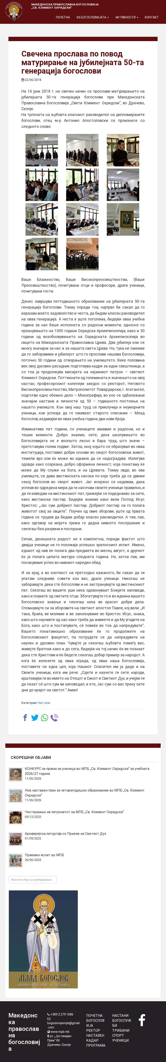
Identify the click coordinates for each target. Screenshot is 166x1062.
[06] (123, 185)
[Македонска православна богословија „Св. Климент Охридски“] (14, 5)
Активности (125, 17)
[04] (41, 185)
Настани (44, 703)
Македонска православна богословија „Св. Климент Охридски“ (65, 6)
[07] (41, 219)
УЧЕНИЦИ (120, 1040)
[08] (82, 219)
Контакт (152, 17)
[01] (41, 150)
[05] (82, 185)
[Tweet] (35, 717)
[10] (41, 254)
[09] (123, 219)
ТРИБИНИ (120, 1030)
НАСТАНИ (120, 1016)
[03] (123, 150)
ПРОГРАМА (95, 1045)
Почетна (63, 17)
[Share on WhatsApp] (44, 717)
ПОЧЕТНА (94, 1016)
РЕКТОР (93, 1030)
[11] (82, 254)
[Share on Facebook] (25, 717)
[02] (82, 150)
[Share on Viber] (54, 717)
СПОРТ (118, 1035)
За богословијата (91, 17)
